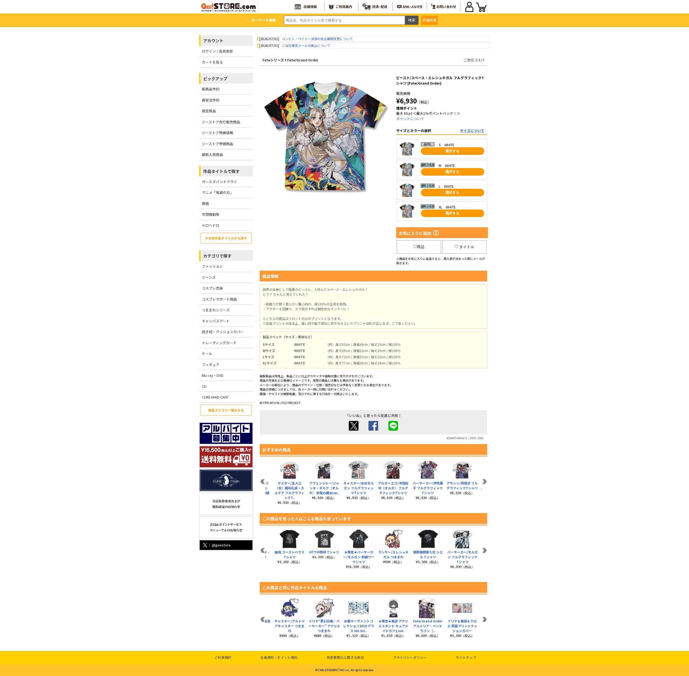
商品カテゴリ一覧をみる (226, 410)
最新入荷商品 (212, 154)
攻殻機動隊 (210, 214)
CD (204, 386)
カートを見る (212, 62)
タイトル (466, 247)
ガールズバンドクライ (219, 181)
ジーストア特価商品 (217, 143)
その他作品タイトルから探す (226, 238)
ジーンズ (209, 277)
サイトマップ (466, 657)
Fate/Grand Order (302, 59)
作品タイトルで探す (221, 171)
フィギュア (210, 364)
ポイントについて (410, 118)
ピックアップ (215, 78)
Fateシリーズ (273, 59)
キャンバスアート (216, 320)
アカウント (213, 40)
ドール (207, 353)
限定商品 (209, 110)
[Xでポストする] (353, 429)
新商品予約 (210, 89)
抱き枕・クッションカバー (223, 331)
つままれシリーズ (216, 309)
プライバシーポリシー (410, 657)
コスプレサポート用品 (219, 299)
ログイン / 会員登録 (217, 51)
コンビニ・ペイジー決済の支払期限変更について (317, 38)
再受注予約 (210, 100)
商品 (420, 247)
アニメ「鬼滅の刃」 (217, 192)
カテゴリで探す (217, 256)
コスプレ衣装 (212, 288)
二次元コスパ (473, 59)
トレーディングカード (219, 342)
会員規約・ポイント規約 (279, 657)
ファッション (212, 266)
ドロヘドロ (210, 225)
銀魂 (205, 203)
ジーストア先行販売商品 (221, 121)
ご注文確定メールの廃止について (306, 45)
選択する (452, 151)
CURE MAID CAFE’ (215, 397)
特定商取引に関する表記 (345, 657)
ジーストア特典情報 (217, 132)
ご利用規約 (223, 657)
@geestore (221, 545)
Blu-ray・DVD (212, 375)
